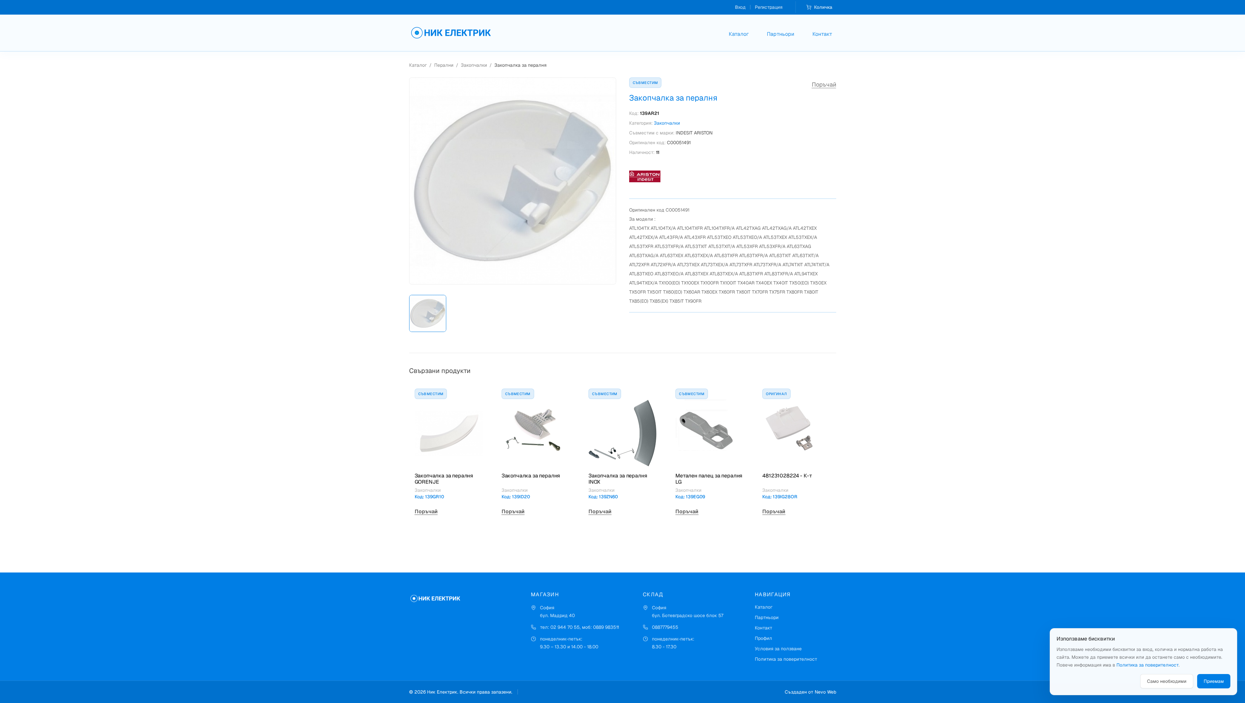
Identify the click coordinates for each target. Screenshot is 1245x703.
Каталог (739, 34)
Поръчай (824, 84)
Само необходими (1166, 681)
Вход (740, 7)
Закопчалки (474, 65)
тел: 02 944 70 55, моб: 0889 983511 (579, 627)
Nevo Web (825, 692)
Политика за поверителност (786, 659)
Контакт (822, 34)
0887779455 (665, 627)
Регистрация (768, 7)
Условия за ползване (778, 649)
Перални (443, 65)
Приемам (1214, 681)
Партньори (780, 34)
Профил (763, 638)
